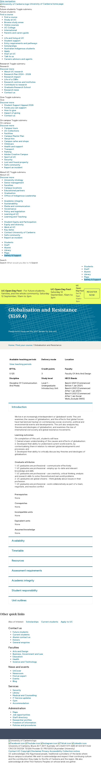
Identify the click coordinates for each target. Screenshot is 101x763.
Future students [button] (8, 9)
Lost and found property (16, 162)
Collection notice (71, 751)
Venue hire (9, 138)
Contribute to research (15, 84)
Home (11, 345)
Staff (6, 245)
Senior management (14, 182)
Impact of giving (12, 113)
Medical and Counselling (25, 695)
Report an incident (13, 167)
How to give (10, 110)
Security (8, 159)
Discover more (7, 69)
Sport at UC (10, 157)
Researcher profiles (22, 720)
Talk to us (9, 56)
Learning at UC (11, 214)
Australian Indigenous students (19, 48)
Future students (20, 632)
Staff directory (20, 717)
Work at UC (9, 227)
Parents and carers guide (16, 33)
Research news (11, 90)
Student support (12, 40)
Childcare (9, 144)
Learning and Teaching (15, 216)
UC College (9, 27)
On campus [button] (5, 120)
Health (16, 659)
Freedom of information (24, 722)
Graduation (10, 193)
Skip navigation (7, 1)
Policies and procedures (24, 725)
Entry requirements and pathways (20, 43)
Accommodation (21, 703)
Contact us (9, 92)
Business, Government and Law (28, 654)
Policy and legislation (14, 211)
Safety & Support (12, 255)
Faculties (8, 185)
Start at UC (10, 54)
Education (18, 656)
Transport (9, 149)
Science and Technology (25, 662)
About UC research (13, 71)
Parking (7, 151)
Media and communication (17, 206)
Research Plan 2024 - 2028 (17, 74)
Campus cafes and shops (16, 141)
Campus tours (11, 128)
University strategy (13, 180)
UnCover (17, 670)
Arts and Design (20, 651)
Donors (16, 640)
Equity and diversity (14, 224)
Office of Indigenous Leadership (20, 195)
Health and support (13, 146)
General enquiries (21, 642)
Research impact (12, 77)
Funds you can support (15, 107)
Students (8, 242)
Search (3, 263)
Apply (7, 51)
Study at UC (10, 19)
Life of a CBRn (11, 79)
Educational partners (14, 190)
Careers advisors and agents (18, 59)
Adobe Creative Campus (16, 154)
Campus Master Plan (14, 136)
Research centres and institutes (20, 82)
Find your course (24, 345)
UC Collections (11, 131)
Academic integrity (13, 201)
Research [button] (4, 63)
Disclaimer (36, 751)
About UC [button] (5, 172)
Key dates (9, 230)
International (10, 30)
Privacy (45, 751)
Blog (15, 681)
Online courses (11, 25)
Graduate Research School (17, 87)
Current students (49, 622)
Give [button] (2, 97)
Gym (15, 700)
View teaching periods (20, 364)
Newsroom (18, 673)
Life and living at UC (14, 38)
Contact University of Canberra (19, 232)
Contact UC (14, 751)
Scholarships (10, 46)
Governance (10, 209)
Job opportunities (21, 714)
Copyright (26, 751)
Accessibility (56, 751)
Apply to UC (67, 622)
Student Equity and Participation (20, 222)
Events (16, 678)
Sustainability (11, 203)
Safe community (12, 165)
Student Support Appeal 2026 (19, 105)
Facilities (8, 133)
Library (7, 250)
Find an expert (19, 676)
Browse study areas (14, 22)
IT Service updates (22, 698)
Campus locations (13, 188)
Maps (6, 253)
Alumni (7, 247)
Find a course (6, 14)
